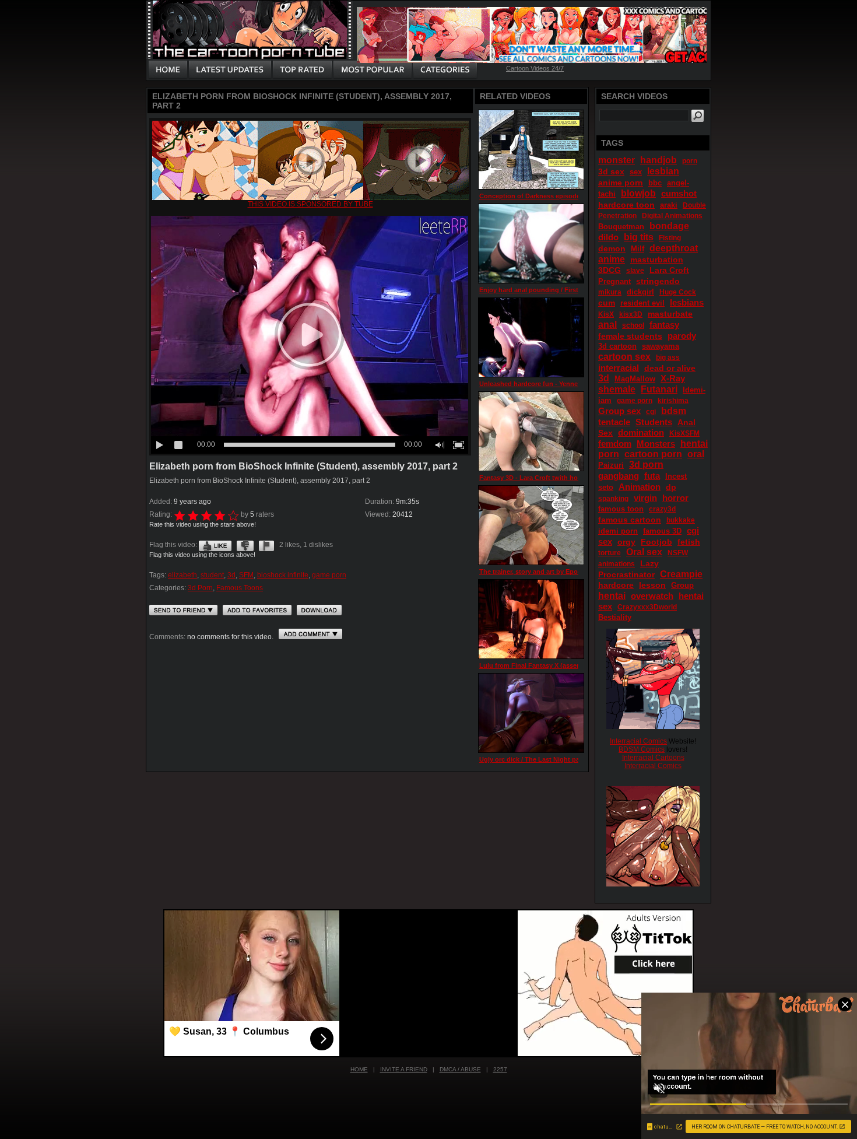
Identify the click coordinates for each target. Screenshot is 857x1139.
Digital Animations (672, 216)
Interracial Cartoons (653, 758)
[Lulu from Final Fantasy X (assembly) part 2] (531, 619)
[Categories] (444, 70)
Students (653, 422)
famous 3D (662, 531)
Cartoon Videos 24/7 (535, 68)
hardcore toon (626, 204)
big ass (668, 357)
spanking (613, 499)
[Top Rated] (302, 70)
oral (695, 454)
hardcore (616, 585)
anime (611, 259)
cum (606, 302)
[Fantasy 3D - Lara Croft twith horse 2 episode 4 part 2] (531, 431)
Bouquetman (621, 226)
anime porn (620, 182)
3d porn (646, 464)
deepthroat (673, 248)
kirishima (673, 401)
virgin (645, 498)
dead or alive (670, 368)
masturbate (670, 313)
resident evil (642, 303)
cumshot (679, 193)
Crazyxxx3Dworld (647, 607)
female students (630, 336)
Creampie (681, 574)
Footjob (656, 541)
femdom (614, 443)
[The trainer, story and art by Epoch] (531, 525)
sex (636, 171)
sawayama (660, 346)
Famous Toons (239, 588)
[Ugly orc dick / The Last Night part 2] (531, 713)
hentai (612, 596)
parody (682, 336)
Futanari (659, 389)
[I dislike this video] (245, 545)
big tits (639, 237)
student (212, 575)
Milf (637, 248)
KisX (606, 314)
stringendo (658, 281)
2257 (500, 1069)
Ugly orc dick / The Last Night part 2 (534, 759)
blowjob (638, 193)
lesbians (687, 302)
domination (641, 432)
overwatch (652, 596)
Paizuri (611, 465)
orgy (626, 541)
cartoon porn (653, 454)
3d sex (611, 171)
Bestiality (614, 617)
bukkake (680, 520)
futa (652, 476)
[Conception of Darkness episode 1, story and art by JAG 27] (531, 149)
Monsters (656, 443)
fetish (688, 541)
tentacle (614, 422)
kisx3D (630, 314)
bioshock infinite (282, 575)
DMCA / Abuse (460, 1069)
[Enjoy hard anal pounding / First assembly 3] (531, 243)
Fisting (670, 238)
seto (605, 487)
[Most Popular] (372, 70)
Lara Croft (669, 270)
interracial (618, 368)
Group (682, 585)
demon (612, 248)
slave (635, 271)
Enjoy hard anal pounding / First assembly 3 (546, 289)
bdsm (673, 411)
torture (609, 553)
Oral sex (644, 552)
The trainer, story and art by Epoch (532, 571)
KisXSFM (684, 433)
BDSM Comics (642, 749)
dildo (608, 237)
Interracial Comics (638, 741)
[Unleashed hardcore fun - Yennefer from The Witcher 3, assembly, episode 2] (531, 337)
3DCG (609, 270)
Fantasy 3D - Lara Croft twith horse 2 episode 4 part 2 (561, 477)
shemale (616, 389)
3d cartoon (617, 346)
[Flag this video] (266, 545)
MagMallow (634, 378)
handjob (658, 160)
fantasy (664, 325)
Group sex (619, 411)
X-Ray (673, 378)
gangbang (618, 476)
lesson (652, 585)
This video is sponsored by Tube (310, 204)
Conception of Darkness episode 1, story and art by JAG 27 (570, 195)
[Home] (167, 70)
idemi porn (618, 531)
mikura (609, 292)
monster (616, 160)
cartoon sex (624, 357)
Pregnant (614, 281)
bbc (655, 182)
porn (689, 161)
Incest (676, 476)
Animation (640, 487)
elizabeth (182, 575)
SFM (246, 575)
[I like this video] (215, 545)
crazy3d (662, 509)
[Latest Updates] (230, 70)
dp (671, 487)
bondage (669, 226)
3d (231, 575)
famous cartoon (629, 519)
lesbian (663, 171)
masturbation (656, 259)
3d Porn (200, 588)
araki (668, 205)
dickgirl (640, 292)
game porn (329, 575)
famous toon (621, 508)
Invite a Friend (403, 1069)
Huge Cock (677, 292)
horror (675, 498)
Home (359, 1069)
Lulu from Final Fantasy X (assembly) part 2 (546, 665)
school (633, 325)
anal (607, 325)
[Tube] (310, 198)
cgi (651, 412)
